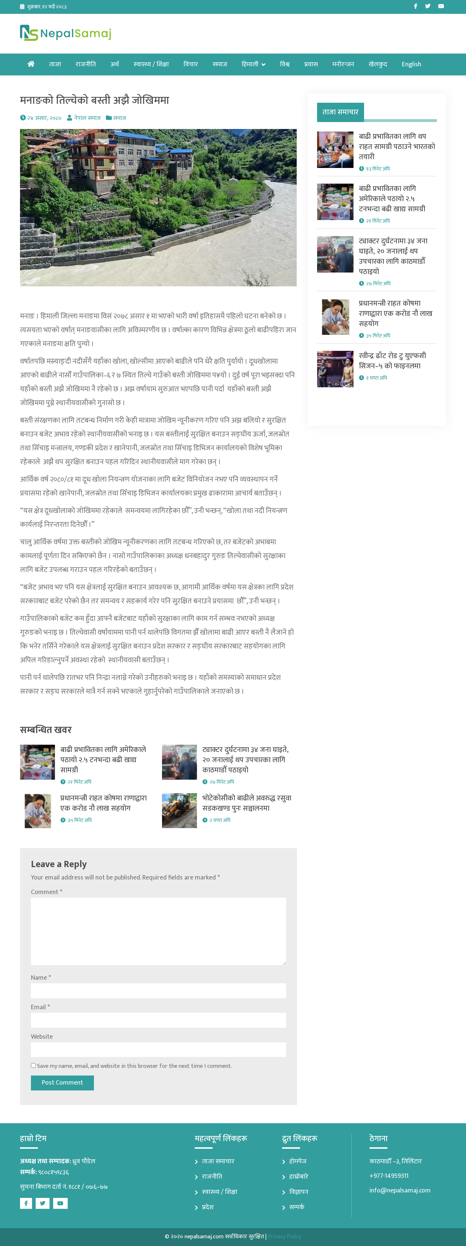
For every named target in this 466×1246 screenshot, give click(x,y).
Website (42, 1036)
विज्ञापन (298, 1192)
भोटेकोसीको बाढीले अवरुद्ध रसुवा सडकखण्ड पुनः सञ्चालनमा (246, 803)
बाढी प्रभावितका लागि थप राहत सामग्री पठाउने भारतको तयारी (397, 146)
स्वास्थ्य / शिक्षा (151, 64)
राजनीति (86, 64)
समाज (220, 64)
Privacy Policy (284, 1237)
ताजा (55, 64)
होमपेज (298, 1161)
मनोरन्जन (343, 64)
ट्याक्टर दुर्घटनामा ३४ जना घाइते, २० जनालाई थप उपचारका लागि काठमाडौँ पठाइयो (245, 760)
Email (40, 1007)
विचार (190, 64)
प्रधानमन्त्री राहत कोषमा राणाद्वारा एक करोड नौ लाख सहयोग (103, 803)
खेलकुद (378, 64)
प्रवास (311, 64)
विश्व (285, 64)
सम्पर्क (296, 1207)
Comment (46, 892)
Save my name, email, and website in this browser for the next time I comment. (134, 1066)
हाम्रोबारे (298, 1176)
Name (41, 977)
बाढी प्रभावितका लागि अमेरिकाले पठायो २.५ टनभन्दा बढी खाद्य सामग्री (103, 760)
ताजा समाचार (218, 1161)
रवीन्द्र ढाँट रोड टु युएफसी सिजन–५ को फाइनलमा (392, 361)
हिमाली (250, 64)
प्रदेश (208, 1207)
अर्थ (114, 64)
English (411, 64)
